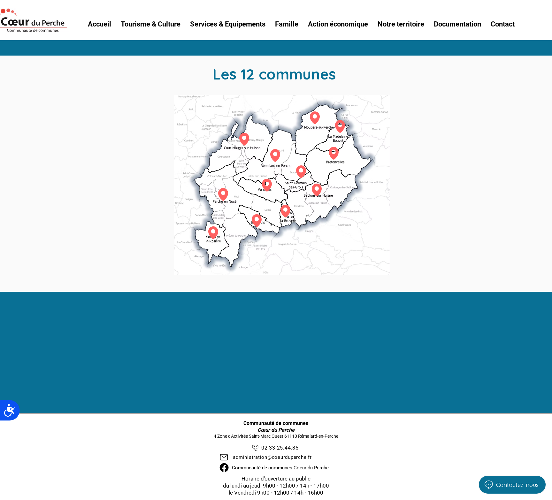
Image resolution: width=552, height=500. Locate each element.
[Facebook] (224, 467)
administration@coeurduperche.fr (272, 457)
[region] (244, 140)
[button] (150, 24)
